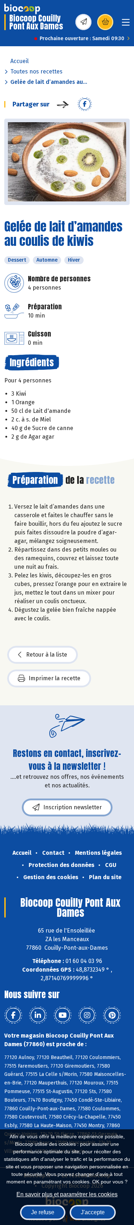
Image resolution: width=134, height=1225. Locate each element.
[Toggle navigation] (126, 24)
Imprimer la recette (54, 678)
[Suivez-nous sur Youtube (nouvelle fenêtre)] (62, 1015)
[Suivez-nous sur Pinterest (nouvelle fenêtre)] (112, 1015)
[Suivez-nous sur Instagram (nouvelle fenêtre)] (87, 1015)
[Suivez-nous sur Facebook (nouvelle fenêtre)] (13, 1015)
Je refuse (42, 1212)
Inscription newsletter (72, 807)
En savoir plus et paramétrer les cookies (67, 1194)
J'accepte (93, 1212)
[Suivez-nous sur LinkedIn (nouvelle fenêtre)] (38, 1015)
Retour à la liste (46, 654)
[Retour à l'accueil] (22, 9)
